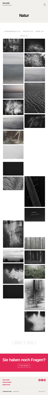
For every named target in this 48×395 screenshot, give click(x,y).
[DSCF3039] (13, 212)
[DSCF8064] (34, 295)
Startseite (6, 380)
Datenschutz (7, 382)
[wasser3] (13, 273)
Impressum (6, 385)
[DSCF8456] (13, 291)
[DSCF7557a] (34, 243)
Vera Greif (5, 3)
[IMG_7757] (13, 255)
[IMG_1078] (13, 234)
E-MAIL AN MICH (24, 365)
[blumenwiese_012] (34, 272)
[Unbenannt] (13, 45)
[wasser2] (34, 321)
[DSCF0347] (34, 257)
